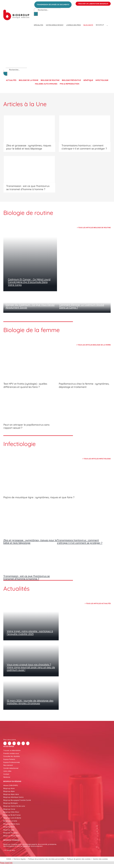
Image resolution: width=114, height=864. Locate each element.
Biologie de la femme (28, 80)
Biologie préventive (71, 80)
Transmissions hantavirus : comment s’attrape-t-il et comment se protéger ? (84, 147)
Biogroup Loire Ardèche (12, 818)
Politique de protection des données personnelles (46, 859)
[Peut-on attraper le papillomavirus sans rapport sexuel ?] (29, 407)
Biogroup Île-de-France (11, 815)
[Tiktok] (18, 743)
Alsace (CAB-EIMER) (10, 785)
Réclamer (6, 777)
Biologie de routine (50, 80)
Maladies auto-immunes (46, 84)
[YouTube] (23, 743)
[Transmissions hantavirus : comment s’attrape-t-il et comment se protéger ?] (84, 128)
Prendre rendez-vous (11, 753)
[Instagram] (27, 743)
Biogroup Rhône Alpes (11, 836)
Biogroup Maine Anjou (11, 824)
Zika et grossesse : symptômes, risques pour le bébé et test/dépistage (28, 147)
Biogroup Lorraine (10, 821)
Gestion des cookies (100, 859)
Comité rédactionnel (10, 768)
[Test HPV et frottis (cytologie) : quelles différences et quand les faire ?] (29, 366)
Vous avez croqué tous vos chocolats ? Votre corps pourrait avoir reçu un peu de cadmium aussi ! (31, 667)
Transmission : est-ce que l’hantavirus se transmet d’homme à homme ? (27, 187)
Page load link (6, 862)
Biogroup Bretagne (10, 803)
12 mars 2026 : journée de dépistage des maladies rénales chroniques (30, 702)
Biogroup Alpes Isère (11, 794)
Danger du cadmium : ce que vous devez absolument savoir (30, 306)
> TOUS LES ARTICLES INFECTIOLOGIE (96, 459)
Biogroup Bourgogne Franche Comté (17, 800)
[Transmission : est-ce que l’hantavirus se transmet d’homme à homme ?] (29, 169)
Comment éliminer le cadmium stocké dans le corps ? (81, 306)
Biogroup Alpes (9, 791)
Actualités (11, 80)
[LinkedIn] (14, 743)
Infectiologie (102, 80)
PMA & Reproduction (69, 84)
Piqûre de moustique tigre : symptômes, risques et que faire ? (38, 497)
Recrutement (8, 765)
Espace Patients (9, 759)
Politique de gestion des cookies (79, 859)
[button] (107, 23)
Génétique (88, 80)
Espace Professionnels (11, 762)
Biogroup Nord (8, 827)
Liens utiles (7, 771)
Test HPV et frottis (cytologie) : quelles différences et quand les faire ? (25, 385)
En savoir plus (10, 850)
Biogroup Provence (10, 833)
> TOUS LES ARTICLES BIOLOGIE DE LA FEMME (93, 345)
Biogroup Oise (8, 830)
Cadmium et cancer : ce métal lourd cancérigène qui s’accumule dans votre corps (29, 282)
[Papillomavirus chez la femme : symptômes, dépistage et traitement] (84, 366)
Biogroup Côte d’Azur (11, 812)
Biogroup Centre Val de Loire (14, 806)
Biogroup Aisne (9, 788)
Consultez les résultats (11, 756)
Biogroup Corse (9, 809)
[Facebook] (5, 743)
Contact (6, 774)
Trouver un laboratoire (11, 750)
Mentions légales (19, 859)
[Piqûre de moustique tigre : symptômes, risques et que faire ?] (57, 480)
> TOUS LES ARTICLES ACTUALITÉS (98, 603)
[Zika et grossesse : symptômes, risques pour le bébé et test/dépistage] (29, 128)
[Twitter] (9, 743)
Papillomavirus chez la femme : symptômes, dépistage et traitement (84, 385)
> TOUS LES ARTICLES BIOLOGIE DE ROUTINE (94, 228)
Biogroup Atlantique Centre (13, 797)
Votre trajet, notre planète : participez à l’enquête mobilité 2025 (30, 632)
